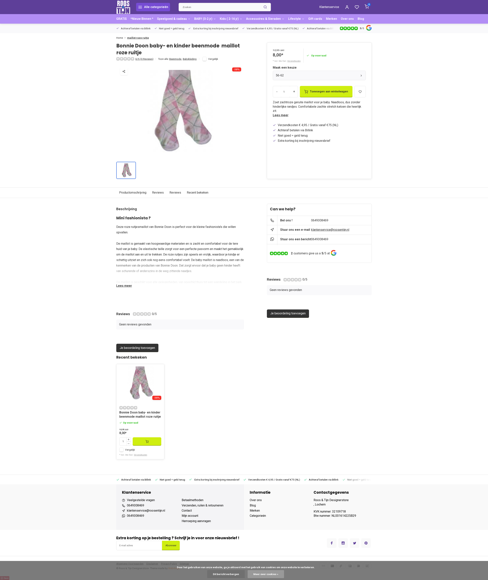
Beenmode (175, 58)
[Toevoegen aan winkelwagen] (147, 441)
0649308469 (319, 220)
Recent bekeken (197, 192)
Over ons (347, 19)
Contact (187, 510)
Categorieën (258, 516)
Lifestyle (294, 19)
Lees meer (280, 115)
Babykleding (190, 58)
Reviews (158, 192)
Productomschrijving (132, 192)
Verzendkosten (294, 61)
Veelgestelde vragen (141, 500)
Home (119, 37)
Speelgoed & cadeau (172, 19)
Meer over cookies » (265, 574)
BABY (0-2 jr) (203, 19)
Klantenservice (329, 7)
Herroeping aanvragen (196, 521)
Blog (361, 19)
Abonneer (170, 545)
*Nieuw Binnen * (142, 19)
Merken (331, 19)
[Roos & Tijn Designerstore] (123, 7)
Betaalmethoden (192, 500)
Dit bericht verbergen (226, 574)
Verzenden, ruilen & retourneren (202, 505)
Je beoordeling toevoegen (137, 348)
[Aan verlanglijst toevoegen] (158, 370)
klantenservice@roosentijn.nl (330, 230)
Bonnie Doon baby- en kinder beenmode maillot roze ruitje (140, 414)
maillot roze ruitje (138, 37)
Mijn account (190, 516)
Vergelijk (213, 58)
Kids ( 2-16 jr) (229, 19)
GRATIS (121, 19)
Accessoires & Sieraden (263, 19)
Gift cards (315, 19)
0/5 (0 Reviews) (144, 58)
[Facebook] (331, 543)
